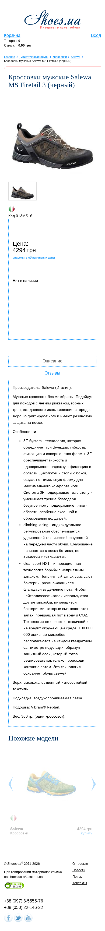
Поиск (77, 877)
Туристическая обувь (33, 56)
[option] (52, 790)
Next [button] (94, 785)
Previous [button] (11, 785)
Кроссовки (59, 56)
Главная (9, 56)
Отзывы (52, 373)
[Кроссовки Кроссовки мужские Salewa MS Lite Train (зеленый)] (51, 780)
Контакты (79, 883)
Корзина (12, 35)
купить (86, 833)
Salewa (75, 56)
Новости (78, 870)
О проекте (80, 864)
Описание (52, 361)
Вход (96, 35)
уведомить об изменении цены (34, 257)
